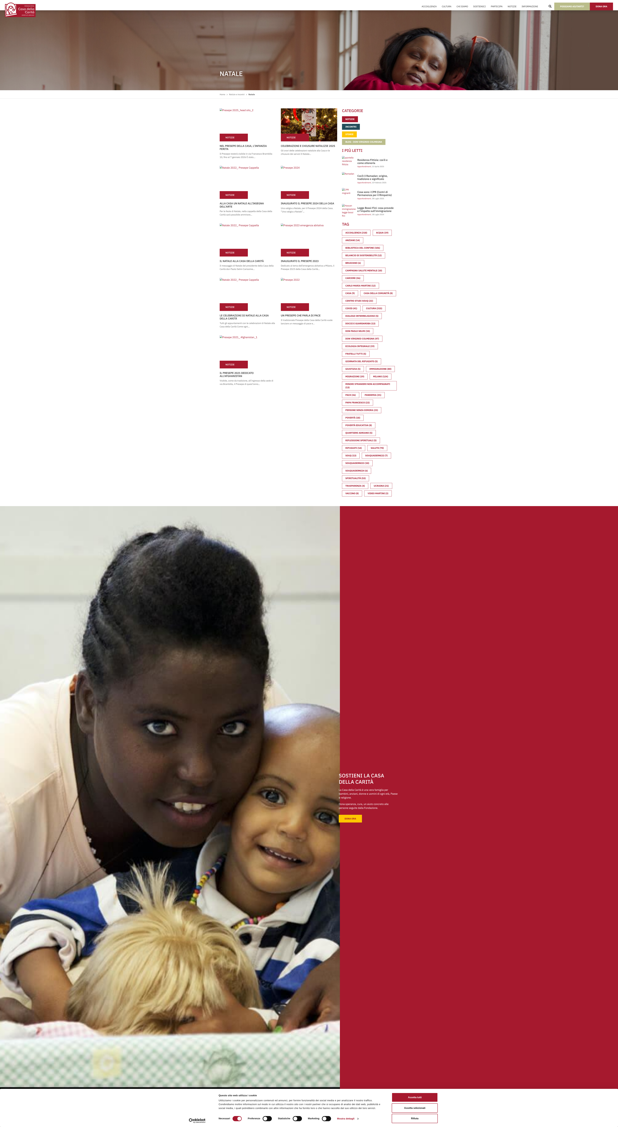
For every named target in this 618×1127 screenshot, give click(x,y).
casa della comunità (378, 293)
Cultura (446, 6)
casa (350, 293)
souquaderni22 (376, 455)
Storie (349, 134)
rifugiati (353, 448)
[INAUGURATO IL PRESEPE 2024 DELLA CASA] (309, 182)
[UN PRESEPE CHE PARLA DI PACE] (309, 294)
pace (350, 395)
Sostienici (479, 6)
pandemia (373, 395)
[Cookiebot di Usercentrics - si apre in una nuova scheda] (197, 1120)
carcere (352, 278)
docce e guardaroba (360, 323)
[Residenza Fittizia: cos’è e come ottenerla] (349, 160)
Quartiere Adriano (358, 432)
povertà (352, 417)
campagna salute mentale (363, 270)
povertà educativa (358, 425)
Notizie (512, 6)
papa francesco (357, 402)
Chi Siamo (462, 6)
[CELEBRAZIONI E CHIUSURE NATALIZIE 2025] (309, 124)
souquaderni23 (357, 463)
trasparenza (355, 485)
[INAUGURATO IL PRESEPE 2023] (309, 240)
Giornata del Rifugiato (361, 361)
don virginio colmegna (362, 338)
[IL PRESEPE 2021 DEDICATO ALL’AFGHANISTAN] (248, 351)
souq (350, 455)
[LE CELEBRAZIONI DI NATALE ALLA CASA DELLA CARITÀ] (248, 294)
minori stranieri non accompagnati (367, 386)
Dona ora (601, 6)
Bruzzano (353, 263)
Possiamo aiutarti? (572, 6)
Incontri (350, 126)
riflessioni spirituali (361, 440)
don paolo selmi (357, 331)
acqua (382, 232)
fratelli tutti (355, 353)
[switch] (267, 1118)
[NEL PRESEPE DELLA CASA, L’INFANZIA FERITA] (248, 124)
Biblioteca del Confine (362, 247)
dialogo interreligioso (361, 315)
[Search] (550, 6)
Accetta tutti (415, 1097)
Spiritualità (355, 478)
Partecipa (497, 6)
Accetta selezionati (414, 1108)
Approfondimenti (364, 167)
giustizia (352, 368)
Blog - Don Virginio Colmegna (363, 141)
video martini (378, 493)
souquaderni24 (356, 470)
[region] (303, 1102)
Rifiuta (414, 1118)
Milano (380, 376)
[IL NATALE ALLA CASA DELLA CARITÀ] (248, 240)
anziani (352, 240)
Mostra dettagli (345, 1118)
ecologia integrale (360, 346)
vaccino (352, 493)
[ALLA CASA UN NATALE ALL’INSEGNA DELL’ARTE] (248, 182)
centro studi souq (359, 300)
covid (351, 308)
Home (222, 94)
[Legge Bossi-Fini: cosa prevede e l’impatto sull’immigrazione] (349, 210)
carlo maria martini (360, 285)
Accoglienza (429, 6)
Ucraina (381, 485)
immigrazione (380, 368)
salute (377, 448)
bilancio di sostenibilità (363, 255)
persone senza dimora (361, 410)
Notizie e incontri (237, 94)
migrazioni (354, 376)
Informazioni (530, 6)
